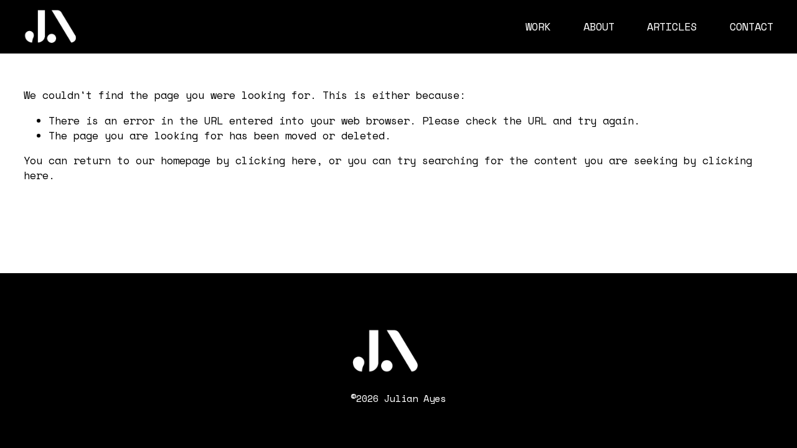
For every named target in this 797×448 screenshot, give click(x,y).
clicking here (275, 160)
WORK (538, 26)
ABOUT (599, 26)
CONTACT (751, 26)
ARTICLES (672, 26)
